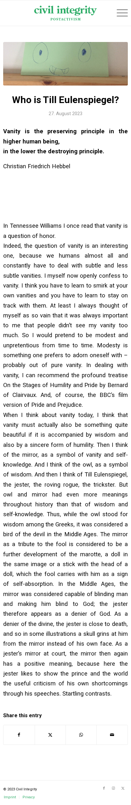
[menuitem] (119, 13)
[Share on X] (50, 735)
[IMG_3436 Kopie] (65, 64)
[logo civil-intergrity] (65, 13)
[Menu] (119, 13)
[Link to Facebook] (104, 788)
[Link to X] (123, 788)
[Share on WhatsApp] (81, 735)
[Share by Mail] (112, 735)
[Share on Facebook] (18, 735)
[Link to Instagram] (113, 788)
